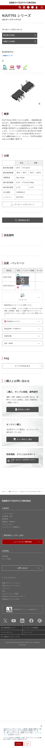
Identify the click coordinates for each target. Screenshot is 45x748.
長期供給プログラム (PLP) (10, 599)
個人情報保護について (8, 628)
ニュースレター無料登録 (22, 542)
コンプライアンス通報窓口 (11, 527)
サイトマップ (28, 632)
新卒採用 (5, 556)
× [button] (41, 725)
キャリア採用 (6, 559)
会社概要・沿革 (7, 516)
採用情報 (5, 551)
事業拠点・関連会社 (8, 521)
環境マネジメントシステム (11, 585)
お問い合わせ (22, 568)
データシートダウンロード (24, 204)
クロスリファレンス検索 (10, 594)
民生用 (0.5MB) (9, 35)
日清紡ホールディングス (11, 637)
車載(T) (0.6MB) (9, 41)
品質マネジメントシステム (11, 583)
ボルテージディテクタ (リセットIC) (30, 491)
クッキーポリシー (7, 632)
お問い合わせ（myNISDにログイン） (23, 461)
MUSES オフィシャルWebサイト (26, 609)
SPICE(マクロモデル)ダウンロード (13, 596)
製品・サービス (13, 491)
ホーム (4, 491)
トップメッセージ (8, 513)
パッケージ (5, 588)
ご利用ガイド (6, 55)
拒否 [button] (27, 744)
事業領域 (5, 519)
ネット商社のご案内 (24, 439)
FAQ (3, 591)
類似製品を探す (24, 220)
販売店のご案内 (24, 409)
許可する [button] (18, 744)
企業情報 (5, 508)
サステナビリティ (8, 524)
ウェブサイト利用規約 (31, 628)
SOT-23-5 (26, 277)
